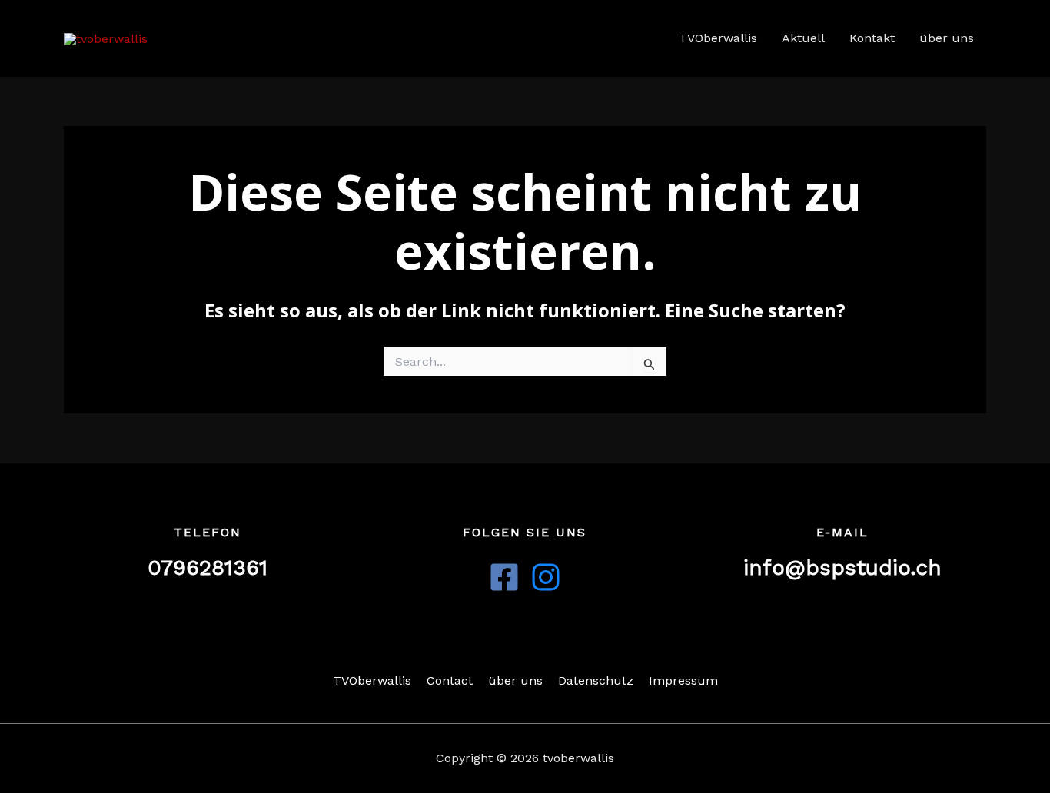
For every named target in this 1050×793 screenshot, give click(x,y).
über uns (946, 38)
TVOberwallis (718, 38)
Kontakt (872, 38)
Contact (450, 680)
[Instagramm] (545, 577)
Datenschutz (595, 680)
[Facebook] (504, 577)
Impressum (683, 680)
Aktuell (803, 38)
